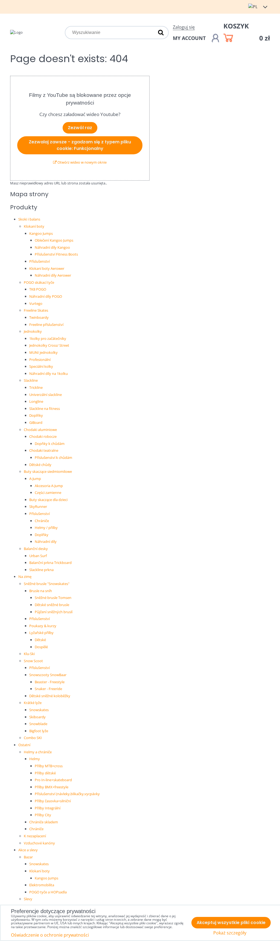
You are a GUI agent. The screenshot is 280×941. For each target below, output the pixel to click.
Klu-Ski (29, 653)
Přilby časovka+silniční (53, 800)
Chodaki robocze (43, 436)
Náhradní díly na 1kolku (48, 373)
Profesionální (40, 359)
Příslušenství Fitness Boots (56, 254)
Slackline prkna (41, 569)
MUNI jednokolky (43, 352)
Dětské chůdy (40, 464)
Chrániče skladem (43, 822)
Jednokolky (33, 331)
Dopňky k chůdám (50, 443)
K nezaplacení (35, 835)
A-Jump (35, 478)
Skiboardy (37, 716)
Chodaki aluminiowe (40, 429)
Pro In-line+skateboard (53, 779)
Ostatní (24, 744)
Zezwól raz (80, 127)
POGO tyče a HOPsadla (48, 892)
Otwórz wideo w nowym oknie (82, 162)
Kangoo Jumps (41, 233)
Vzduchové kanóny (39, 843)
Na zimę (24, 576)
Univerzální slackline (45, 394)
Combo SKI (33, 737)
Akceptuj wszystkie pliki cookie (231, 922)
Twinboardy (39, 317)
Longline (36, 401)
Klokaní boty (34, 226)
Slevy (28, 898)
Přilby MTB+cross (49, 765)
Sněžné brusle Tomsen (53, 597)
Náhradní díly (46, 541)
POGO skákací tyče (39, 282)
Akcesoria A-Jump (49, 485)
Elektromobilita (41, 884)
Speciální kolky (41, 366)
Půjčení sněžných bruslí (53, 611)
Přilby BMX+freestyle (51, 786)
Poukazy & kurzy (42, 625)
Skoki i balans (29, 219)
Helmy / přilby (46, 527)
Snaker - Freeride (48, 688)
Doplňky (36, 415)
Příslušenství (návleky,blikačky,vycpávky (67, 793)
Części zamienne (48, 492)
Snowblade (38, 723)
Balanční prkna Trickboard (50, 562)
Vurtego (35, 303)
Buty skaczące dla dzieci (48, 499)
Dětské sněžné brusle (52, 604)
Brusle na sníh (40, 590)
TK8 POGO (37, 289)
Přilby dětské (45, 773)
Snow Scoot (33, 660)
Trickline (36, 387)
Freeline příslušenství (46, 324)
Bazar (28, 857)
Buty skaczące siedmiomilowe (48, 471)
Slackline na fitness (44, 408)
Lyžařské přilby (41, 632)
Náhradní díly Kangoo (52, 247)
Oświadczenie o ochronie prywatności (50, 935)
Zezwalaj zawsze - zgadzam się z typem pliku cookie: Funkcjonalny (80, 145)
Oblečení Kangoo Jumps (54, 240)
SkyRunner (38, 506)
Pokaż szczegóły (229, 933)
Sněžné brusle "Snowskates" (46, 583)
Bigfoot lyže (38, 730)
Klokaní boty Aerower (46, 268)
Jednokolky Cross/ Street (49, 345)
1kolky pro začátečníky (47, 338)
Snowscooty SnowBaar (47, 674)
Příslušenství (39, 261)
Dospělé (41, 646)
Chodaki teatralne (43, 450)
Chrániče (42, 520)
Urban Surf (38, 555)
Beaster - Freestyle (50, 681)
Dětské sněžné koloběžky (49, 695)
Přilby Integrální (47, 808)
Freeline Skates (36, 310)
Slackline (31, 380)
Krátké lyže (33, 702)
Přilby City (43, 814)
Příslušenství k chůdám (53, 457)
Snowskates (39, 709)
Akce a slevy (28, 849)
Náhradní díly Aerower (53, 275)
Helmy (34, 758)
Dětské (40, 639)
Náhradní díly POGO (45, 296)
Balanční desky (36, 548)
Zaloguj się (184, 27)
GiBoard (35, 422)
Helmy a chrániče (38, 751)
